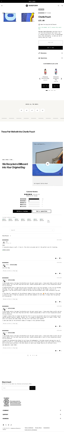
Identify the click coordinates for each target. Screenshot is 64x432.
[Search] (58, 5)
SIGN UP (32, 388)
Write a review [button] (22, 211)
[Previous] (40, 78)
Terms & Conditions (29, 427)
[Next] (61, 78)
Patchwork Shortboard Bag (56, 78)
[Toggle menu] (1, 5)
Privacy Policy (38, 427)
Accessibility (47, 427)
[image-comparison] (47, 164)
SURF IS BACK (32, 1)
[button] (41, 12)
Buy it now (50, 47)
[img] (5, 240)
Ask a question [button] (41, 211)
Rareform (8, 428)
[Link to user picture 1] (6, 253)
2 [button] (30, 355)
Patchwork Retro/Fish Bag (45, 77)
